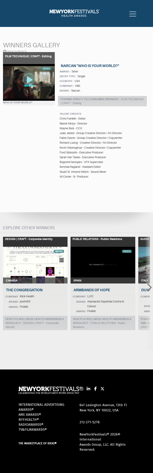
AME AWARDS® (30, 415)
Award (13, 306)
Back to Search (16, 51)
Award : (65, 71)
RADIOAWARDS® (31, 425)
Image (59, 251)
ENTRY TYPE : (68, 76)
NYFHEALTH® (29, 420)
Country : (66, 81)
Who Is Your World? (17, 102)
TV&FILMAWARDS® (33, 430)
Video (126, 251)
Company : (67, 85)
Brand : (65, 90)
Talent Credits (70, 113)
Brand (13, 301)
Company (11, 296)
